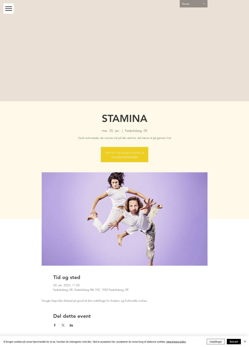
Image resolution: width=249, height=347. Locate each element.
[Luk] (245, 341)
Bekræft (234, 341)
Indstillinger (216, 341)
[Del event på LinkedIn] (71, 325)
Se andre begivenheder (124, 156)
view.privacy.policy (176, 341)
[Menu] (8, 8)
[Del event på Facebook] (54, 325)
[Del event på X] (63, 325)
